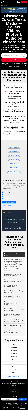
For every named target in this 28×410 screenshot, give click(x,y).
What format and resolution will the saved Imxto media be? (13, 280)
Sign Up (24, 2)
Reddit (14, 360)
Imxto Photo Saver (14, 163)
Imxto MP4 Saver (14, 155)
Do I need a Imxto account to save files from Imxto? (12, 274)
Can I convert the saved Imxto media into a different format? (12, 326)
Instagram (14, 350)
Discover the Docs (9, 202)
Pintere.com (7, 2)
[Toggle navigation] (18, 2)
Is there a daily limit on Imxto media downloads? (12, 309)
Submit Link (24, 55)
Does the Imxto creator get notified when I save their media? (12, 303)
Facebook (14, 347)
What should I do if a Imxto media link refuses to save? (12, 320)
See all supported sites (14, 376)
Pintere (2, 5)
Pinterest (14, 357)
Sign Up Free (22, 399)
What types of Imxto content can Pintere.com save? (12, 297)
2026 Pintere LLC (9, 408)
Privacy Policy (8, 403)
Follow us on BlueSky (16, 405)
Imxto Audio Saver (14, 151)
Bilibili (14, 344)
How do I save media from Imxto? (11, 254)
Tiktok (14, 366)
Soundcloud (14, 363)
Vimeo (14, 372)
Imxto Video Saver (14, 147)
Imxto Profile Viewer (14, 171)
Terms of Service (17, 403)
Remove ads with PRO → (14, 11)
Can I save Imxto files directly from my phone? (12, 291)
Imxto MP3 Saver (14, 159)
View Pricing (7, 205)
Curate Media (14, 60)
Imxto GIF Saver (14, 167)
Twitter (14, 369)
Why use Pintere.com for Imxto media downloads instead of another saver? (13, 332)
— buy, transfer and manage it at (14, 9)
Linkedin (14, 353)
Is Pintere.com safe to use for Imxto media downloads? (12, 315)
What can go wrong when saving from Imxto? (11, 285)
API (2, 403)
